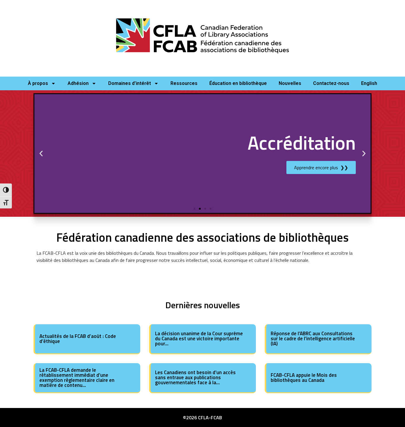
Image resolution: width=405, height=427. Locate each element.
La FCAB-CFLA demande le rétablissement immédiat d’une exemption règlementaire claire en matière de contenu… (76, 377)
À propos (38, 83)
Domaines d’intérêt (129, 83)
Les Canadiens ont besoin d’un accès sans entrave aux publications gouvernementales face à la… (195, 377)
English (369, 83)
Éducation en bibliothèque (238, 83)
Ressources (183, 83)
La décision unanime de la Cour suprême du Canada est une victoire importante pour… (199, 338)
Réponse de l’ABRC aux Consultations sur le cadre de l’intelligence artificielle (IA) (313, 338)
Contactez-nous (331, 83)
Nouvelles (290, 83)
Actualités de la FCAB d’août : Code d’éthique (77, 338)
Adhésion (78, 83)
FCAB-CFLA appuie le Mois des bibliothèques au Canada (304, 377)
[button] (41, 153)
